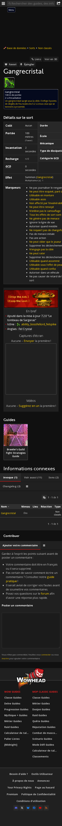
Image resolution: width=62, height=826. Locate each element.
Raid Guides (11, 727)
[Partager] (58, 3)
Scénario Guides (42, 738)
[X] (22, 807)
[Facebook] (34, 807)
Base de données (16, 48)
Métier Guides (13, 721)
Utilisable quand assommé (44, 261)
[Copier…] (44, 497)
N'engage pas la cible (41, 249)
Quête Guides (40, 721)
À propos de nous (23, 780)
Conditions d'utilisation (31, 801)
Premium (12, 794)
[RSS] (46, 807)
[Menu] (3, 3)
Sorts (32, 48)
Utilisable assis (37, 199)
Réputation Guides (43, 727)
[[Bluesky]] (28, 807)
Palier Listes (12, 738)
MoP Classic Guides (45, 691)
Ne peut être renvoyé (41, 207)
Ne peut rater (37, 253)
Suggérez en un (29, 406)
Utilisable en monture (41, 195)
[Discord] (16, 807)
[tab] (10, 477)
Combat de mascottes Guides (45, 733)
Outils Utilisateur (42, 774)
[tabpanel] (31, 510)
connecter (46, 654)
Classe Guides (13, 697)
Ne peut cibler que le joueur (45, 241)
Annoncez (43, 780)
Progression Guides (16, 709)
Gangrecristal (44, 177)
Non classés (45, 48)
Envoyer (29, 341)
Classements (40, 756)
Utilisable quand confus (42, 268)
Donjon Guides (41, 709)
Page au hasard (44, 787)
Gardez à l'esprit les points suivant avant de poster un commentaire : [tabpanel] (31, 606)
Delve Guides (12, 703)
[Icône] (9, 82)
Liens (38, 59)
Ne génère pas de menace (44, 218)
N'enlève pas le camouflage (45, 211)
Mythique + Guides (15, 715)
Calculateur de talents (17, 733)
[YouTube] (40, 807)
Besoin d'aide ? (18, 774)
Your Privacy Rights (20, 787)
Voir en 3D (51, 59)
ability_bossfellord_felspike (38, 324)
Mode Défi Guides (43, 744)
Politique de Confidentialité (38, 794)
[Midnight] (10, 744)
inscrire (5, 658)
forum (45, 593)
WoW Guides (12, 691)
